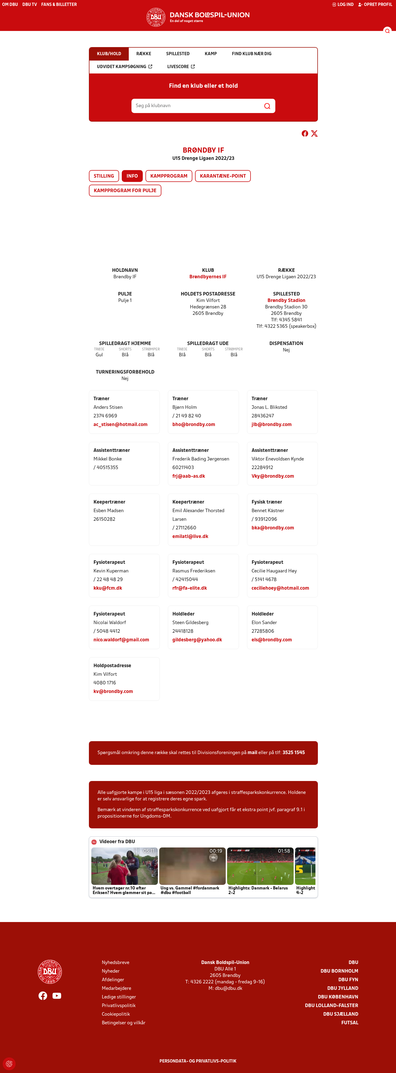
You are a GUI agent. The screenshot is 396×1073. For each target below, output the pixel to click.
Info (132, 176)
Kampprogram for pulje (125, 191)
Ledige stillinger (119, 997)
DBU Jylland (342, 988)
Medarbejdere (116, 988)
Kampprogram (168, 176)
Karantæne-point (223, 176)
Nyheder (111, 971)
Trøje (99, 349)
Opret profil (378, 5)
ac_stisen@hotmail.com (120, 425)
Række (286, 270)
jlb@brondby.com (272, 425)
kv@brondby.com (113, 691)
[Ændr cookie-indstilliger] (9, 1063)
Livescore (178, 67)
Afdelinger (113, 980)
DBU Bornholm (339, 971)
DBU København (338, 997)
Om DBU (10, 5)
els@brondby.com (272, 640)
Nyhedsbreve (115, 963)
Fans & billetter (59, 5)
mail (252, 753)
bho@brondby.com (193, 425)
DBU (353, 963)
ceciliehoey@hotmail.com (280, 588)
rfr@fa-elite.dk (189, 588)
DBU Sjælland (340, 1014)
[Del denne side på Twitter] (314, 134)
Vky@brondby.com (273, 476)
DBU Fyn (348, 980)
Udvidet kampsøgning (121, 67)
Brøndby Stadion (286, 300)
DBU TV (29, 5)
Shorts (125, 349)
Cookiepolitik (116, 1014)
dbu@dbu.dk (228, 988)
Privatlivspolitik (119, 1006)
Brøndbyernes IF (208, 277)
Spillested (286, 294)
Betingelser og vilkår (123, 1023)
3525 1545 (294, 753)
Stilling (104, 176)
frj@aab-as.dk (188, 476)
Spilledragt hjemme (125, 344)
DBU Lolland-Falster (331, 1006)
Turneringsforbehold (125, 372)
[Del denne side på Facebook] (305, 134)
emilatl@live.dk (190, 536)
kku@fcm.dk (107, 588)
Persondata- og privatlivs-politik (198, 1061)
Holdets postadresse (208, 294)
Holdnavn (125, 270)
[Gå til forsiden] (198, 17)
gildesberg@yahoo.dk (197, 640)
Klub (208, 270)
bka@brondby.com (273, 528)
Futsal (349, 1023)
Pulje (125, 294)
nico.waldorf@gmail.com (121, 640)
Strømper (151, 349)
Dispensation (286, 344)
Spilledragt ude (208, 344)
